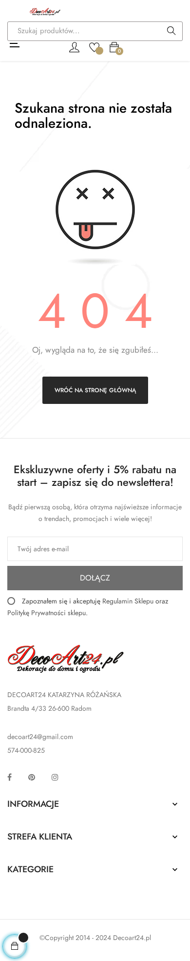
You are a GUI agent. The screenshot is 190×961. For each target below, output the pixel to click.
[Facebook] (9, 777)
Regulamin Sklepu (127, 601)
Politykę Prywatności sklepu (46, 613)
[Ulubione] (94, 46)
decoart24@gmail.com (40, 736)
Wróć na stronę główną (95, 390)
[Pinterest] (31, 777)
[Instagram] (55, 777)
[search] (171, 31)
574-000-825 (26, 750)
